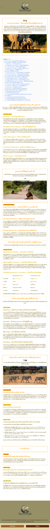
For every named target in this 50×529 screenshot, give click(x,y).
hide (9, 59)
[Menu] (1, 7)
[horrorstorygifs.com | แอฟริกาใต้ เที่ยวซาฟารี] (25, 7)
